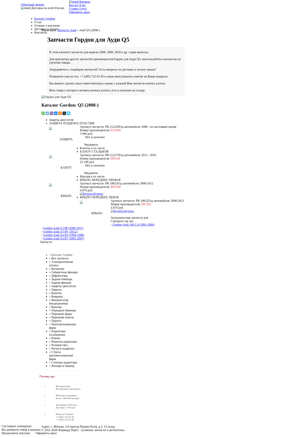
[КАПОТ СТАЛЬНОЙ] (64, 166)
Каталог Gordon (44, 18)
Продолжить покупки (16, 433)
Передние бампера (62, 310)
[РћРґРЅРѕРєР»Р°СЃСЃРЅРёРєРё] (60, 113)
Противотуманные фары (62, 326)
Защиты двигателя (62, 286)
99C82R (116, 186)
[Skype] (68, 113)
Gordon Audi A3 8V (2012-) (60, 231)
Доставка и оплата (46, 29)
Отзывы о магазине (47, 25)
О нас (38, 22)
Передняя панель (61, 317)
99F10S (115, 158)
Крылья (55, 307)
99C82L (146, 204)
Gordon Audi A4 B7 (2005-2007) (63, 238)
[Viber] (51, 113)
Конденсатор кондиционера (58, 301)
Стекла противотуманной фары (61, 355)
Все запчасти (59, 258)
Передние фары (60, 313)
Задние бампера (60, 279)
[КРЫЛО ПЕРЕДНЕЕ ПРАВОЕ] (64, 195)
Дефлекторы (58, 275)
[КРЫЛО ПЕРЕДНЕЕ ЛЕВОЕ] (95, 212)
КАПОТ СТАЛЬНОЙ (94, 151)
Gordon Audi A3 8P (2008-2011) (63, 228)
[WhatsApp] (43, 113)
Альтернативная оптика (61, 263)
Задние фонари (60, 282)
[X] (64, 113)
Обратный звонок (32, 4)
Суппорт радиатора (63, 362)
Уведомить (90, 144)
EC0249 (116, 130)
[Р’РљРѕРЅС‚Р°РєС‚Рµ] (56, 113)
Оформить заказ (46, 433)
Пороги (55, 320)
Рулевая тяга (58, 345)
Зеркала (55, 289)
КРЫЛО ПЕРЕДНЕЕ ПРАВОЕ (100, 180)
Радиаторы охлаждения (57, 333)
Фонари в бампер (61, 365)
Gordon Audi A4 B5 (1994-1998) (63, 235)
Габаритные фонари (63, 272)
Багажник (56, 268)
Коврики (56, 296)
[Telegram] (47, 113)
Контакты (40, 32)
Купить (98, 193)
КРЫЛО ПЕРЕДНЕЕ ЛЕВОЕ (99, 197)
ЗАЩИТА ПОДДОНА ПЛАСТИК (72, 123)
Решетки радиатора (63, 341)
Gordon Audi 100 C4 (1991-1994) (133, 224)
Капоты (55, 293)
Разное (54, 338)
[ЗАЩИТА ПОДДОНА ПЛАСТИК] (64, 138)
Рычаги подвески (61, 348)
